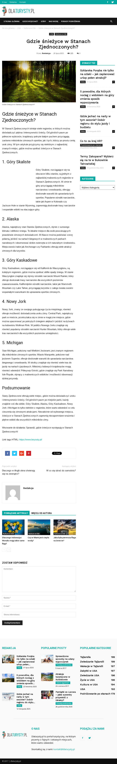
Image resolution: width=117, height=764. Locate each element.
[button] (111, 21)
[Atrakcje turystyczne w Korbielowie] (47, 677)
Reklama (13, 2)
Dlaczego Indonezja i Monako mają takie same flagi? (13, 540)
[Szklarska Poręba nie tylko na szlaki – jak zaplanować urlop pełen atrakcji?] (8, 659)
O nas (4, 2)
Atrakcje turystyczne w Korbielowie (63, 677)
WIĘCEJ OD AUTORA (41, 513)
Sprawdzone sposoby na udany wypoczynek (65, 659)
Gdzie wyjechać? (30, 21)
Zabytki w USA (88, 670)
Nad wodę (53, 21)
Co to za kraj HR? (91, 141)
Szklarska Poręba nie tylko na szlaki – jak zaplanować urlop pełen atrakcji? (97, 74)
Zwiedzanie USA (89, 675)
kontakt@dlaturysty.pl (64, 749)
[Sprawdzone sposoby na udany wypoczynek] (47, 659)
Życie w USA (87, 679)
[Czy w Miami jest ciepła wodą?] (39, 527)
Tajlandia (85, 657)
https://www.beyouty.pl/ (30, 439)
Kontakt (23, 2)
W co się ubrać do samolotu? (61, 470)
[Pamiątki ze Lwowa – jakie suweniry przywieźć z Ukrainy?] (47, 695)
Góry (43, 21)
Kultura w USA (61, 34)
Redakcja (46, 53)
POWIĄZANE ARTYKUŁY (16, 513)
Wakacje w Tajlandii (91, 666)
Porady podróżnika (70, 21)
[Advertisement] (79, 11)
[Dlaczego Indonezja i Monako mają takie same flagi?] (13, 527)
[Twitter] (112, 2)
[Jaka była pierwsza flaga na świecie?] (64, 527)
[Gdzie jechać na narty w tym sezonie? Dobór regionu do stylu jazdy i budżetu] (8, 697)
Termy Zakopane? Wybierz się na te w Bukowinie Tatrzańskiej (96, 160)
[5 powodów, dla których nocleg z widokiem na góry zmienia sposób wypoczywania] (8, 678)
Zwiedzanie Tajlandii (92, 661)
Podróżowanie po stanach (91, 145)
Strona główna (12, 21)
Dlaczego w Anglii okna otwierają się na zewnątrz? (18, 472)
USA (51, 34)
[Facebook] (107, 2)
